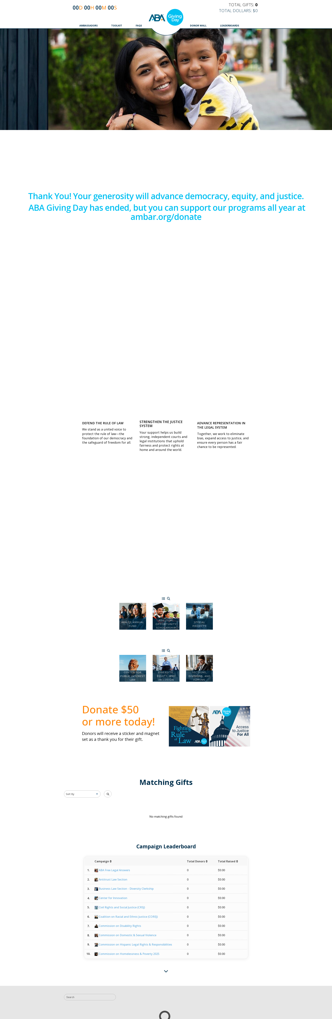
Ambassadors (88, 25)
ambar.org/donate (166, 216)
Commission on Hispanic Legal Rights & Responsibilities (135, 944)
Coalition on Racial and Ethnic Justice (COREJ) (128, 917)
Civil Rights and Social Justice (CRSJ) (122, 907)
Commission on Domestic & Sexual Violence (127, 935)
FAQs (139, 25)
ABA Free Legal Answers (114, 870)
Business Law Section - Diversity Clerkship (126, 889)
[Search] (168, 598)
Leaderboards (229, 25)
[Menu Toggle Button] (163, 598)
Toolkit (116, 25)
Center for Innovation (113, 898)
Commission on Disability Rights (120, 926)
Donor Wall (198, 25)
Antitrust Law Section (113, 879)
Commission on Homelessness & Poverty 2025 (129, 954)
